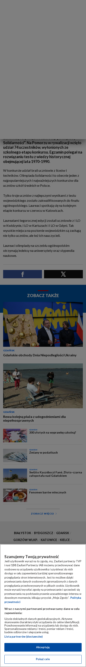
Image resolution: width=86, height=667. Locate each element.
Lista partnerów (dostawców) (23, 636)
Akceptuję (43, 647)
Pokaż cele (43, 659)
